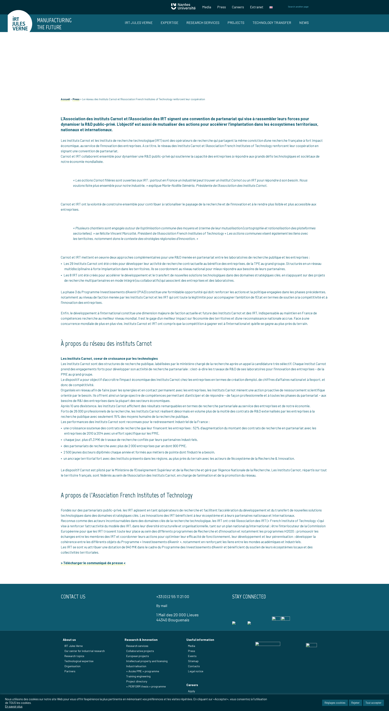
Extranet (256, 7)
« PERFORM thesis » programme (146, 686)
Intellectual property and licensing (147, 661)
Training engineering (138, 676)
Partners (69, 671)
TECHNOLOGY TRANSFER (271, 22)
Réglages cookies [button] (335, 702)
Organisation (72, 666)
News (304, 22)
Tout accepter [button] (373, 702)
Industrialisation (136, 666)
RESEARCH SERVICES (202, 22)
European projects (137, 656)
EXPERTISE (169, 22)
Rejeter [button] (355, 702)
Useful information (200, 639)
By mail (161, 605)
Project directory (136, 681)
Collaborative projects (140, 651)
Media (206, 7)
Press (221, 7)
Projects (236, 22)
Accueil (65, 99)
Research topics (74, 656)
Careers (238, 7)
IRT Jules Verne (73, 646)
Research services (137, 646)
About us (69, 639)
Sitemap (193, 661)
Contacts (194, 666)
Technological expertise (78, 661)
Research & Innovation (141, 639)
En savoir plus (13, 706)
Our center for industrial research (84, 651)
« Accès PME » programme (142, 671)
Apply (191, 691)
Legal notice (195, 671)
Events (192, 656)
